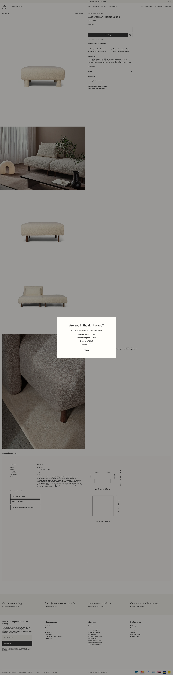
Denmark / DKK (86, 341)
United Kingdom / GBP (86, 338)
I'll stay (86, 350)
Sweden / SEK (86, 344)
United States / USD (86, 334)
